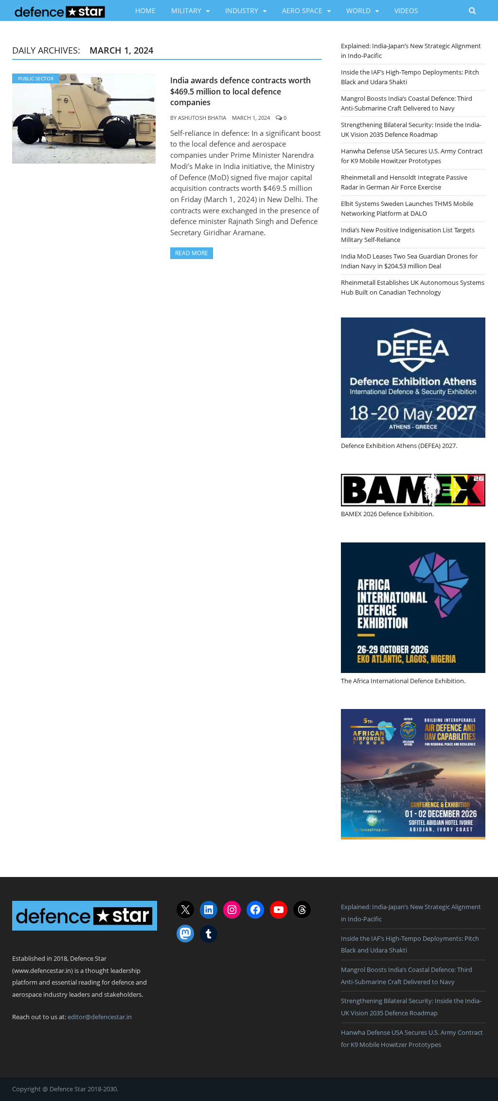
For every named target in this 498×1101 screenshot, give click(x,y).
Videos (406, 10)
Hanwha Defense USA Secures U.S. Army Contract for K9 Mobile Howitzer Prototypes (412, 156)
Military (186, 10)
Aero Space (302, 10)
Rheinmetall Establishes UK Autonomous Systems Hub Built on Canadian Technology (412, 287)
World (358, 10)
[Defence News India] (60, 10)
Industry (241, 10)
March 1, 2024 (251, 117)
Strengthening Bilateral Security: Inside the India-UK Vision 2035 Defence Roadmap (411, 129)
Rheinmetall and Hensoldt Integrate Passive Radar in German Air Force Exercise (404, 182)
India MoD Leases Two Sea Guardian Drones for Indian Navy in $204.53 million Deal (409, 261)
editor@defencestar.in (100, 1016)
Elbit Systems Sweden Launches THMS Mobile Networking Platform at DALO (407, 208)
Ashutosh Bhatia (202, 117)
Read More (191, 253)
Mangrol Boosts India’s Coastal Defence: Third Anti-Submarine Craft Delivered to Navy (406, 103)
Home (145, 10)
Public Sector (35, 78)
